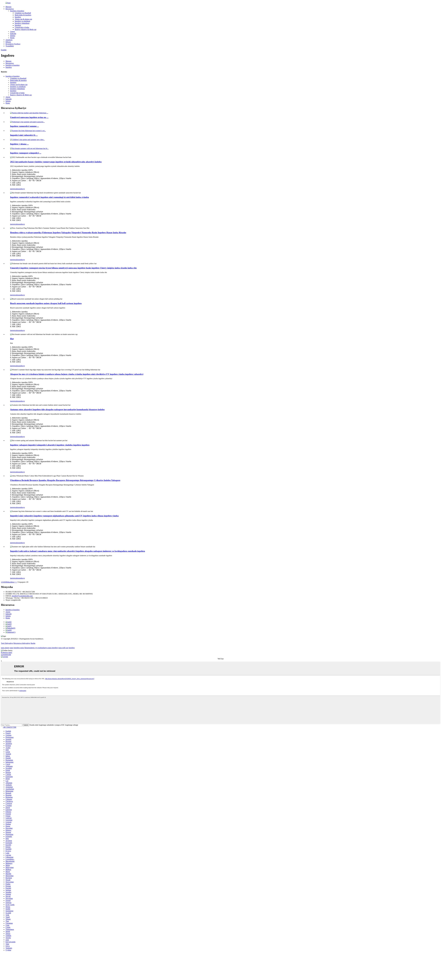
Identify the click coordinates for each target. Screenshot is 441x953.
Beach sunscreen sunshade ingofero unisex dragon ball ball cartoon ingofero (46, 303)
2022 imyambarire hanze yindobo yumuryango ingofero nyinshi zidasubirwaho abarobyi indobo (56, 162)
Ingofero (18, 17)
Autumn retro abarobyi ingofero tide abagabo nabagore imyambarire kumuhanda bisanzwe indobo (57, 409)
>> (16, 582)
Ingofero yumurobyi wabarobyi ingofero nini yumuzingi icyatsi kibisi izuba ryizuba (49, 197)
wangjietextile (6, 655)
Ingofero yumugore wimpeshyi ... (25, 153)
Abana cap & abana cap (23, 19)
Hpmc (12, 38)
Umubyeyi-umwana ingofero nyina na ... (29, 117)
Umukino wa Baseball (23, 13)
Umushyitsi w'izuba (22, 27)
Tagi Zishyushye (7, 643)
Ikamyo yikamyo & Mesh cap (25, 29)
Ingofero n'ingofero (17, 11)
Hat (12, 338)
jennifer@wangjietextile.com (22, 596)
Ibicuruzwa (10, 9)
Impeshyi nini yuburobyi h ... (24, 135)
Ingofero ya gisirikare (22, 21)
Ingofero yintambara (22, 23)
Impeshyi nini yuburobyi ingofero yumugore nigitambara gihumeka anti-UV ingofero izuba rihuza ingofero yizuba (64, 516)
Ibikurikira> (10, 582)
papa (11, 648)
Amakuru (9, 40)
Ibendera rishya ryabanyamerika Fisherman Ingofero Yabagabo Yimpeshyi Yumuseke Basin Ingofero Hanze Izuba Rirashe (68, 232)
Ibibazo (8, 42)
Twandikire (10, 46)
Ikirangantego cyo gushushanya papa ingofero (41, 648)
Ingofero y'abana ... (19, 144)
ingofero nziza (19, 648)
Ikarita (33, 643)
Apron (12, 31)
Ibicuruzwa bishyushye (21, 643)
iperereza (13, 189)
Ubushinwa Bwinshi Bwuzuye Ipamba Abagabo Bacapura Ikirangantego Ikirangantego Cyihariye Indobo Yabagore (65, 480)
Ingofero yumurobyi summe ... (24, 126)
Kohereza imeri (6, 653)
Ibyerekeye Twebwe (13, 44)
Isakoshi (13, 34)
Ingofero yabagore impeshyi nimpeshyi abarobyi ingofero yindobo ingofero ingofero (49, 445)
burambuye (21, 189)
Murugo (8, 7)
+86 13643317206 (9, 727)
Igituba (12, 36)
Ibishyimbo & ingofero (23, 15)
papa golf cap (63, 648)
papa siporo (5, 648)
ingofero (72, 648)
